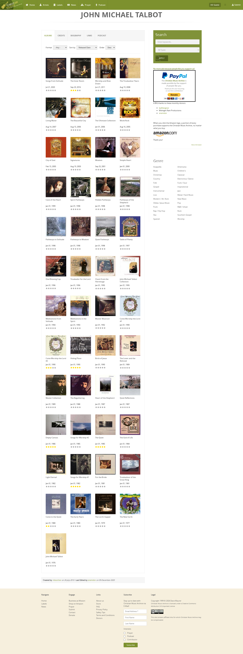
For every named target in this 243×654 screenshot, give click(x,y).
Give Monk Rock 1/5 (121, 130)
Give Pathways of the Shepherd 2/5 (123, 209)
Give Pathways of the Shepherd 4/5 (127, 209)
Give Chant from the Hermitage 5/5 (105, 289)
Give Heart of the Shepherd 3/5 (100, 407)
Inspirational (182, 186)
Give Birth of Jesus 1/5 (96, 368)
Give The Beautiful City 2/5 (74, 130)
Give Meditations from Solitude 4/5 (53, 328)
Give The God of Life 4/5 (127, 447)
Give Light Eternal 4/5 (53, 487)
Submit (237, 5)
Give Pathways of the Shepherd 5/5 (129, 209)
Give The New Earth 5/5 (129, 526)
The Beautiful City (78, 120)
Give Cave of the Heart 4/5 (53, 209)
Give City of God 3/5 (51, 170)
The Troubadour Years (129, 81)
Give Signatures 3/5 (76, 170)
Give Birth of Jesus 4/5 (103, 368)
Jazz (179, 191)
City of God (50, 160)
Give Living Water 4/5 (53, 130)
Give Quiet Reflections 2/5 (123, 407)
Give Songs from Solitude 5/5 (55, 91)
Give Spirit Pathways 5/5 (80, 209)
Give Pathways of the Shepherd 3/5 (125, 209)
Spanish (156, 219)
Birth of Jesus (101, 358)
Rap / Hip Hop (159, 211)
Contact (72, 612)
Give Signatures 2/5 (74, 170)
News (73, 5)
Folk (155, 183)
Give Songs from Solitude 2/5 (49, 91)
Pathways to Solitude (55, 239)
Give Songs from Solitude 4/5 (53, 91)
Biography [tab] (76, 35)
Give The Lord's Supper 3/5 (100, 526)
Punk (155, 207)
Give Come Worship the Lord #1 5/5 (129, 328)
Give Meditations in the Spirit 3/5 (76, 328)
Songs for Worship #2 (79, 437)
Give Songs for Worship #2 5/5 (80, 447)
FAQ (98, 606)
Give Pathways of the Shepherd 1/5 (121, 209)
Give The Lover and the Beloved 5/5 (129, 368)
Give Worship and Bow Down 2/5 (98, 91)
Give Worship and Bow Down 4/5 (103, 91)
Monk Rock (124, 120)
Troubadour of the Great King (128, 478)
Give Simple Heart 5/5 (129, 170)
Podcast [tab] (102, 35)
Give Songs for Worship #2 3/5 (76, 447)
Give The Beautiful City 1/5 (71, 130)
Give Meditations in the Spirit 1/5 (71, 328)
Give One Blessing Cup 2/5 (49, 289)
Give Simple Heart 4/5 (127, 170)
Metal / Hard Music (185, 195)
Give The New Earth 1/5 (121, 526)
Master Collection (53, 398)
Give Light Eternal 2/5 (49, 487)
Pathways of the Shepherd (127, 201)
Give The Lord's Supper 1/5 (96, 526)
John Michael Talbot (54, 556)
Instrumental (158, 191)
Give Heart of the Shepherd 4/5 (103, 407)
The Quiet (99, 437)
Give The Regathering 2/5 (74, 407)
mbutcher (57, 580)
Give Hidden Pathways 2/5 (98, 209)
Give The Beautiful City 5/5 (80, 130)
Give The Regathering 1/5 (71, 407)
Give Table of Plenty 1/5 (121, 249)
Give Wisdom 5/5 (105, 170)
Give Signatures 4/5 (78, 170)
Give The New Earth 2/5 (123, 526)
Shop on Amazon (76, 603)
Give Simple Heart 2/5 (123, 170)
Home (32, 5)
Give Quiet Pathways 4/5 (103, 249)
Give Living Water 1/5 (47, 130)
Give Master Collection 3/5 (51, 407)
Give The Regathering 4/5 (78, 407)
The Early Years (77, 517)
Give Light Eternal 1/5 (47, 487)
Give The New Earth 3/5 (125, 526)
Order (101, 47)
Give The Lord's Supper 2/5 (98, 526)
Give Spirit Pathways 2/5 (74, 209)
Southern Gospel (184, 215)
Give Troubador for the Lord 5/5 (80, 289)
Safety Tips (100, 612)
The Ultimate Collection (105, 120)
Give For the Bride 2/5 (98, 487)
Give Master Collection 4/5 (53, 407)
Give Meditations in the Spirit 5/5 (80, 328)
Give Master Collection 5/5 (55, 407)
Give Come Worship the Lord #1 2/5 (123, 328)
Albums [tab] (48, 35)
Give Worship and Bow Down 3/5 (100, 91)
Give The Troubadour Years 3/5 (125, 91)
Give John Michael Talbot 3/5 (51, 566)
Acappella (157, 167)
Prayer (88, 5)
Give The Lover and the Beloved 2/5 (123, 368)
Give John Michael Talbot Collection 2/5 (123, 289)
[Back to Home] (11, 5)
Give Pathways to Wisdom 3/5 (76, 249)
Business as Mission (77, 600)
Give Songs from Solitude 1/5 (47, 91)
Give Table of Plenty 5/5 (129, 249)
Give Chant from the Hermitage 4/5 (103, 289)
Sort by (72, 47)
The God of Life (126, 437)
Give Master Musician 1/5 (96, 328)
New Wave (181, 199)
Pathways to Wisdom (79, 239)
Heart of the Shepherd (104, 398)
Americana (181, 167)
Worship (180, 219)
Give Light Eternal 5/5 (55, 487)
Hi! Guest (215, 5)
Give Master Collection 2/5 (49, 407)
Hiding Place (75, 358)
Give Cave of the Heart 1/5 (47, 209)
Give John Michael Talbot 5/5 (55, 566)
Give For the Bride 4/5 (103, 487)
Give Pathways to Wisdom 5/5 (80, 249)
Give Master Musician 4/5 (103, 328)
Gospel (156, 186)
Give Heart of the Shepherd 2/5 (98, 407)
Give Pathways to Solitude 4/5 (53, 249)
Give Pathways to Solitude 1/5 (47, 249)
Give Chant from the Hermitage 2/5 (98, 289)
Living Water (51, 120)
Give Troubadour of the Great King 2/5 (123, 487)
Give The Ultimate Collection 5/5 (105, 130)
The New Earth (126, 517)
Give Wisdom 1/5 (96, 170)
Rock (179, 211)
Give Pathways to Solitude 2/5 (49, 249)
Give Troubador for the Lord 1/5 (71, 289)
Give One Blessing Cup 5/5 (55, 289)
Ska (154, 215)
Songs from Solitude (54, 81)
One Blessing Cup (53, 279)
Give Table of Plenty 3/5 (125, 249)
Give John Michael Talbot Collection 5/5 (129, 289)
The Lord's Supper (103, 517)
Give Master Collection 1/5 (47, 407)
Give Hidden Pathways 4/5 (103, 209)
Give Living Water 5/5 (55, 130)
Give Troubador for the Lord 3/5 (76, 289)
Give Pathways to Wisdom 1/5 (71, 249)
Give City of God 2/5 (49, 170)
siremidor (92, 580)
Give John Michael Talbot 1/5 (47, 566)
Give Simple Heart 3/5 (125, 170)
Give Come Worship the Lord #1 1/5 (121, 328)
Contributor (132, 639)
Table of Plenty (126, 239)
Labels (59, 5)
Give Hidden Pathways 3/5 (100, 209)
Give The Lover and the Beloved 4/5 (127, 368)
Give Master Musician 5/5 (105, 328)
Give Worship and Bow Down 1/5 (96, 91)
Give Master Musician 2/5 (98, 328)
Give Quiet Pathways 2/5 (98, 249)
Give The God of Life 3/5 (125, 447)
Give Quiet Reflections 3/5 (125, 407)
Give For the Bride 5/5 (105, 487)
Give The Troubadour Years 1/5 (121, 91)
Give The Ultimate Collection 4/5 (103, 130)
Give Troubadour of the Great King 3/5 (125, 487)
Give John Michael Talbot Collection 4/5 (127, 289)
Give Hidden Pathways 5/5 (105, 209)
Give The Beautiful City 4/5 (78, 130)
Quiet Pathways (102, 239)
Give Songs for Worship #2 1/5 (71, 447)
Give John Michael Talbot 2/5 (49, 566)
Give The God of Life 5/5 (129, 447)
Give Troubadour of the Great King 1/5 (121, 487)
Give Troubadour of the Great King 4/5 (127, 487)
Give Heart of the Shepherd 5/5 (105, 407)
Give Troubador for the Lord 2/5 (74, 289)
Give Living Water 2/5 (49, 130)
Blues (155, 170)
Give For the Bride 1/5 (96, 487)
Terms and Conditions (105, 615)
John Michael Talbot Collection (128, 280)
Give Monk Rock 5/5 (129, 130)
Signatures (75, 160)
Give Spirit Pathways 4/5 (78, 209)
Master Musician (102, 318)
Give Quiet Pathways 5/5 (105, 249)
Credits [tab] (61, 35)
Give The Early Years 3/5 (76, 526)
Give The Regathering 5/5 (80, 407)
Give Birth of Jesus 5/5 (105, 368)
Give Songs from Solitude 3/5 (51, 91)
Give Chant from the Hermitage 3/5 (100, 289)
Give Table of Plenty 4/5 (127, 249)
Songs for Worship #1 (79, 477)
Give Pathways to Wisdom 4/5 (78, 249)
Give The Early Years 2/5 (74, 526)
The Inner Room (77, 81)
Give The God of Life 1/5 (121, 447)
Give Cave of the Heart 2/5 (49, 209)
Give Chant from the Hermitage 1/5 (96, 289)
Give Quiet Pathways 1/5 (96, 249)
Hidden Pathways (103, 200)
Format (49, 47)
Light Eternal (51, 477)
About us (100, 600)
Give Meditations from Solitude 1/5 (47, 328)
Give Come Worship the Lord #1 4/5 (127, 328)
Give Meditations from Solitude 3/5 (51, 328)
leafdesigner (164, 108)
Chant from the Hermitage (101, 280)
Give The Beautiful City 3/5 (76, 130)
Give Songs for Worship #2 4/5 (78, 447)
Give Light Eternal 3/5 (51, 487)
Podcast (102, 5)
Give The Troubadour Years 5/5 (129, 91)
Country (156, 178)
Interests (127, 629)
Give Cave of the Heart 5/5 (55, 209)
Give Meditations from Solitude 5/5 (55, 328)
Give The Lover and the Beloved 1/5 (121, 368)
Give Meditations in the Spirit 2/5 (74, 328)
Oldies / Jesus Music (161, 203)
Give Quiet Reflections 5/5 (129, 407)
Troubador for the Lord (80, 279)
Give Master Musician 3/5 (100, 328)
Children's (181, 170)
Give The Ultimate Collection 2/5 (98, 130)
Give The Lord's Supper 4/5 (103, 526)
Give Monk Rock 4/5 (127, 130)
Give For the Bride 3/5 (100, 487)
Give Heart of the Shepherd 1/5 (96, 407)
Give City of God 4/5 (53, 170)
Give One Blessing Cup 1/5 (47, 289)
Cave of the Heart (53, 200)
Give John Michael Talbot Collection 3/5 (125, 289)
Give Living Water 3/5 (51, 130)
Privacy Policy (102, 609)
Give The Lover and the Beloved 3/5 (125, 368)
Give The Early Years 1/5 (71, 526)
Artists (46, 5)
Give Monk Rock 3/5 (125, 130)
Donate (72, 615)
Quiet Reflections (127, 398)
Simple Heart (125, 160)
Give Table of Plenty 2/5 (123, 249)
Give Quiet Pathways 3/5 (100, 249)
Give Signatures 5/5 (80, 170)
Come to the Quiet (53, 517)
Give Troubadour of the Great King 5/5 (129, 487)
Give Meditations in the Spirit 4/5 (78, 328)
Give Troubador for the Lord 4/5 (78, 289)
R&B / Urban (182, 207)
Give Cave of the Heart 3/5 (51, 209)
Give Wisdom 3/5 (100, 170)
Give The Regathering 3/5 (76, 407)
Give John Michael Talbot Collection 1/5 (121, 289)
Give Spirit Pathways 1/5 (71, 209)
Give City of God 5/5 (55, 170)
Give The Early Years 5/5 (80, 526)
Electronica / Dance (185, 178)
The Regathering (77, 398)
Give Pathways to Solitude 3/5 (51, 249)
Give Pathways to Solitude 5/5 (55, 249)
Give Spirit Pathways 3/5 (76, 209)
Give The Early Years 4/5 (78, 526)
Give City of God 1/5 (47, 170)
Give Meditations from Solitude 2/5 (49, 328)
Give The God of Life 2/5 (123, 447)
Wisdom (98, 160)
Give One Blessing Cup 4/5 (53, 289)
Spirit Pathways (77, 200)
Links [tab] (89, 35)
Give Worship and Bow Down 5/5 (105, 91)
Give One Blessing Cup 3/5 (51, 289)
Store (98, 603)
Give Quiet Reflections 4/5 (127, 407)
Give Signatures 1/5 (71, 170)
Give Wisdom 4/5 (103, 170)
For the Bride (101, 477)
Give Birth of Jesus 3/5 (100, 368)
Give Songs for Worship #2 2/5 (74, 447)
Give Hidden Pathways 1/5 (96, 209)
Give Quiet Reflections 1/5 (121, 407)
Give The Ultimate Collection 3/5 (100, 130)
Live (155, 195)
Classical (180, 175)
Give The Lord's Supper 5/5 (105, 526)
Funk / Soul (182, 183)
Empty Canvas (52, 437)
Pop (179, 203)
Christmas (157, 175)
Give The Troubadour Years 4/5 (127, 91)
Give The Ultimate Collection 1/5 (96, 130)
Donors (99, 618)
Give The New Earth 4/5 (127, 526)
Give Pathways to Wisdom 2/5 (74, 249)
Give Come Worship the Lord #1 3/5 (125, 328)
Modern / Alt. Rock (161, 199)
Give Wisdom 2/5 (98, 170)
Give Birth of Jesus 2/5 (98, 368)
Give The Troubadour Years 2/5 (123, 91)
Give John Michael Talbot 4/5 (53, 566)
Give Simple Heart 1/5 (121, 170)
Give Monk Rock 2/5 (123, 130)
